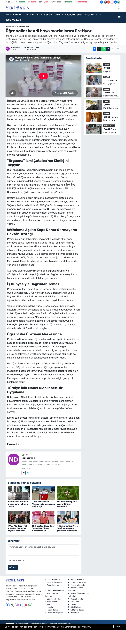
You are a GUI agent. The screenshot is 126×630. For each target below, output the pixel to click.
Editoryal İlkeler (77, 610)
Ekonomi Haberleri (78, 582)
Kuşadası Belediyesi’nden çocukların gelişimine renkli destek (111, 70)
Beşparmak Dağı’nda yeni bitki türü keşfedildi (67, 503)
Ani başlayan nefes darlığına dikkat (110, 94)
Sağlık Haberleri (77, 599)
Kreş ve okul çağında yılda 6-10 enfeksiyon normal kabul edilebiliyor (110, 82)
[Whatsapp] (30, 605)
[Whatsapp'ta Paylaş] (103, 49)
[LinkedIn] (21, 605)
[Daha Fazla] (108, 49)
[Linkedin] (28, 473)
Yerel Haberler (53, 602)
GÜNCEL (48, 14)
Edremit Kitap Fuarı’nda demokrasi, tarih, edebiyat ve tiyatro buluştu (110, 131)
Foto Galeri (75, 602)
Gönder (12, 567)
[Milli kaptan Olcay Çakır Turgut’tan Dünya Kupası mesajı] (43, 517)
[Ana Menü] (119, 17)
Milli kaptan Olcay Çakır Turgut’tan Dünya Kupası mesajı (43, 528)
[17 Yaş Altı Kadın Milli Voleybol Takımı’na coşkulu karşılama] (19, 517)
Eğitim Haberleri (54, 599)
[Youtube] (26, 605)
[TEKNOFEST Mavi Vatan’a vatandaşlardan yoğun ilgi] (43, 493)
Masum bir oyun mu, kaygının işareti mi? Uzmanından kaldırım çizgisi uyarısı (110, 119)
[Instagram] (17, 605)
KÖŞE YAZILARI (13, 20)
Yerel (106, 101)
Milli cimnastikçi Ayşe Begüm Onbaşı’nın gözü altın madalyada (67, 528)
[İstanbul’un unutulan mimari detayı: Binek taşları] (19, 493)
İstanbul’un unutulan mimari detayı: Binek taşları (18, 503)
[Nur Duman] (13, 459)
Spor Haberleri (53, 585)
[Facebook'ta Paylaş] (94, 49)
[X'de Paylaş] (99, 49)
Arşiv (49, 604)
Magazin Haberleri (78, 585)
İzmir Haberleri (53, 579)
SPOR (79, 14)
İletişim (50, 607)
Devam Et (25, 468)
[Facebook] (8, 605)
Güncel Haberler (77, 579)
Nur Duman (28, 457)
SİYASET (59, 14)
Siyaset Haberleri (54, 582)
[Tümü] (117, 58)
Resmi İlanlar (52, 610)
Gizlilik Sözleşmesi (55, 612)
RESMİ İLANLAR (14, 14)
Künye (73, 604)
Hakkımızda (75, 612)
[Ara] (119, 8)
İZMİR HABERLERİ (33, 14)
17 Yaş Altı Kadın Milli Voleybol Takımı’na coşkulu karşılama (18, 528)
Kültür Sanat (109, 126)
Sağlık (106, 77)
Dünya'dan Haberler (55, 591)
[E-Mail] (24, 473)
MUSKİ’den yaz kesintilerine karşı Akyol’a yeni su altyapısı (110, 106)
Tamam (117, 626)
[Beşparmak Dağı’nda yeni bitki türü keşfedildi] (68, 493)
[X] (12, 605)
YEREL (99, 14)
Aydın (106, 65)
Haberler (10, 26)
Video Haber (23, 26)
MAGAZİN (89, 14)
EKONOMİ (70, 14)
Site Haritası (76, 607)
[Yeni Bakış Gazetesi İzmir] (17, 7)
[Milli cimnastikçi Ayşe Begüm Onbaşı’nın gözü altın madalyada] (68, 517)
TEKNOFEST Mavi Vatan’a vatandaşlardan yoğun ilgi (43, 503)
